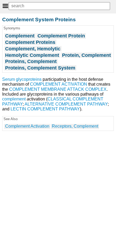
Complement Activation (27, 126)
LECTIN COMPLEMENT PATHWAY (45, 109)
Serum (8, 79)
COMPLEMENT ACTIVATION (58, 84)
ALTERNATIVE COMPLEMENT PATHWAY (66, 104)
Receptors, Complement (75, 126)
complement (14, 99)
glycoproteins (29, 79)
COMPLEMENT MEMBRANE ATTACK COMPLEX (58, 89)
